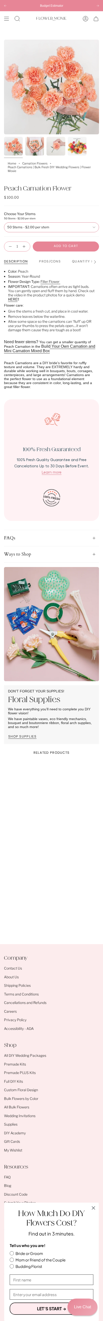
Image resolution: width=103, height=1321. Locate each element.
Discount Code (16, 1194)
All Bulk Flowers (16, 1107)
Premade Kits (15, 1064)
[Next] (98, 6)
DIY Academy (15, 1133)
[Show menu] (6, 18)
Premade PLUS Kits (20, 1073)
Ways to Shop (17, 554)
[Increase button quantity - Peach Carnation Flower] (25, 246)
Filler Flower (50, 281)
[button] (17, 18)
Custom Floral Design (21, 1090)
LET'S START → (51, 1308)
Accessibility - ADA (19, 1028)
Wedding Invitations (20, 1116)
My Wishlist (13, 1150)
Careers (10, 1011)
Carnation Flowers (35, 163)
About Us (11, 977)
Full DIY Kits (13, 1081)
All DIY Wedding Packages (25, 1055)
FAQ (7, 1177)
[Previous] (5, 6)
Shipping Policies (17, 985)
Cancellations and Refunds (25, 1002)
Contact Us (13, 968)
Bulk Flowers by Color (21, 1098)
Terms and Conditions (21, 994)
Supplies (11, 1124)
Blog (7, 1185)
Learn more (52, 472)
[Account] (85, 18)
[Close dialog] (93, 1208)
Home (12, 163)
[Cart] (96, 18)
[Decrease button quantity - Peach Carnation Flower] (9, 246)
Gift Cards (12, 1141)
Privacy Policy (15, 1020)
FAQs (9, 538)
